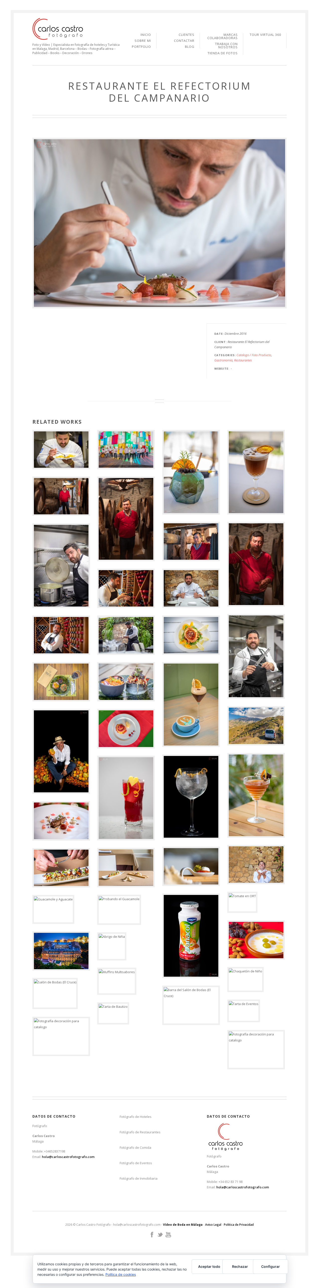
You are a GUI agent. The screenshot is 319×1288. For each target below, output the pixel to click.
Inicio (146, 35)
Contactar (184, 41)
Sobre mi (143, 41)
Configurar (270, 1266)
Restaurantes (243, 360)
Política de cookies (120, 1274)
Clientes (186, 35)
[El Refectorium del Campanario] (159, 223)
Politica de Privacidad (239, 1224)
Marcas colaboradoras (222, 36)
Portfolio (141, 46)
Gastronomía (223, 360)
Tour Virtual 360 (265, 34)
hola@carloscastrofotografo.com (68, 1156)
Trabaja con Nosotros (226, 45)
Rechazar (240, 1266)
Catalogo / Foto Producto (254, 355)
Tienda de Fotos (223, 53)
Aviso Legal (213, 1224)
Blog (189, 46)
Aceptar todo (209, 1266)
